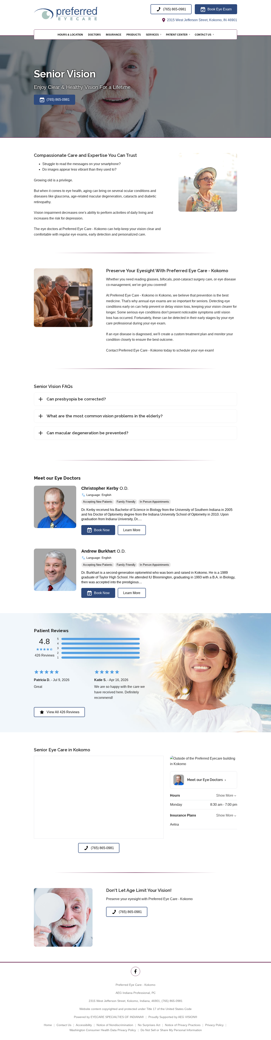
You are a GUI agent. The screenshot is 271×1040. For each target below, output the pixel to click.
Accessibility (84, 1025)
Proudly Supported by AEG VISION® (172, 1017)
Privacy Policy (214, 1025)
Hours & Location (70, 34)
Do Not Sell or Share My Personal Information (171, 1030)
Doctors (94, 34)
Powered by (109, 1017)
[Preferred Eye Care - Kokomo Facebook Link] (135, 971)
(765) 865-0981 (172, 1001)
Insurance (113, 34)
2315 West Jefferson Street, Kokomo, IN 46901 (201, 20)
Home (48, 1025)
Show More (224, 795)
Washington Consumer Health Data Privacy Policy (102, 1030)
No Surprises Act (149, 1025)
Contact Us (203, 34)
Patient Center (177, 34)
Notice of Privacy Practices (182, 1025)
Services (152, 34)
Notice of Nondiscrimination (115, 1025)
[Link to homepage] (76, 14)
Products (133, 34)
